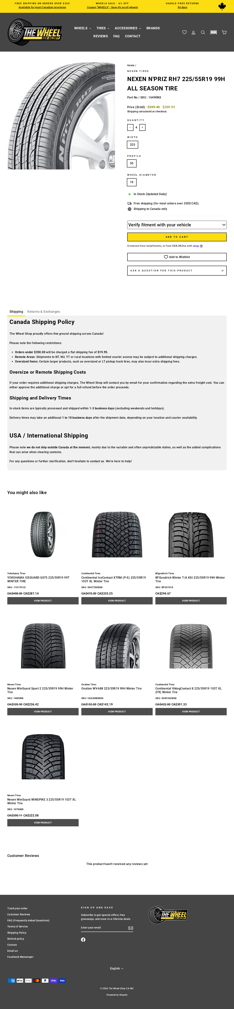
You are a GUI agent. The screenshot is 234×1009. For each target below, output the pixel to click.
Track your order (17, 908)
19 (131, 182)
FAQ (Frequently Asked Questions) (28, 920)
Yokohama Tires (16, 573)
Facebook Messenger (20, 956)
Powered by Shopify (117, 995)
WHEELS (81, 28)
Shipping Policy (16, 932)
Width (132, 137)
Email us (12, 950)
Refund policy (15, 938)
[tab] (16, 312)
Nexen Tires (138, 71)
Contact (12, 944)
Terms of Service (17, 926)
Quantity (136, 120)
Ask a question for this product (161, 270)
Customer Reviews (18, 914)
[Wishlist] (184, 32)
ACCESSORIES (126, 28)
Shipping (132, 111)
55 (131, 163)
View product (43, 600)
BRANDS (153, 28)
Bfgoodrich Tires (164, 573)
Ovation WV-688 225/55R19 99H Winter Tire (111, 688)
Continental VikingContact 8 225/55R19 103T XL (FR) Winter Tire (188, 690)
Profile (134, 156)
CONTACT (133, 36)
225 (132, 144)
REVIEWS (100, 36)
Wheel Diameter (141, 174)
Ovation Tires (88, 684)
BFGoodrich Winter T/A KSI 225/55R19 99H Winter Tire (190, 579)
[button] (213, 32)
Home (131, 65)
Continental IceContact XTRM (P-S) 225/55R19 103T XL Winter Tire (113, 579)
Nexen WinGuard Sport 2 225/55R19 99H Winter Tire (40, 690)
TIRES (102, 28)
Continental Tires (91, 573)
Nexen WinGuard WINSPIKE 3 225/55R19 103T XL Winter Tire (41, 801)
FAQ (116, 36)
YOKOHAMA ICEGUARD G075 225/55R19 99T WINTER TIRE (38, 579)
